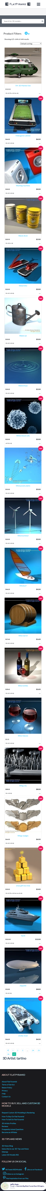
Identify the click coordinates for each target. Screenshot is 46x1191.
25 (39, 1050)
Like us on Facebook (34, 1169)
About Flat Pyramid (9, 1082)
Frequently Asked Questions (12, 1129)
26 (8, 1054)
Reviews (5, 1126)
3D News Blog (7, 1146)
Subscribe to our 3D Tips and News (15, 1149)
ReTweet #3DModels (13, 1169)
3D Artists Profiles (9, 1123)
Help (4, 1093)
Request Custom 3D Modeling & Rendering (18, 1113)
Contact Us (6, 1096)
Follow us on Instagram (15, 1174)
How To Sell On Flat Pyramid (13, 1119)
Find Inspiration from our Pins (17, 1178)
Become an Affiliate (9, 1132)
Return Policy (7, 1087)
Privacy (5, 1090)
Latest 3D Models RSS (10, 1155)
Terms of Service (8, 1084)
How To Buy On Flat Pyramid (13, 1116)
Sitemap (5, 1152)
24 (33, 1050)
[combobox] (23, 21)
